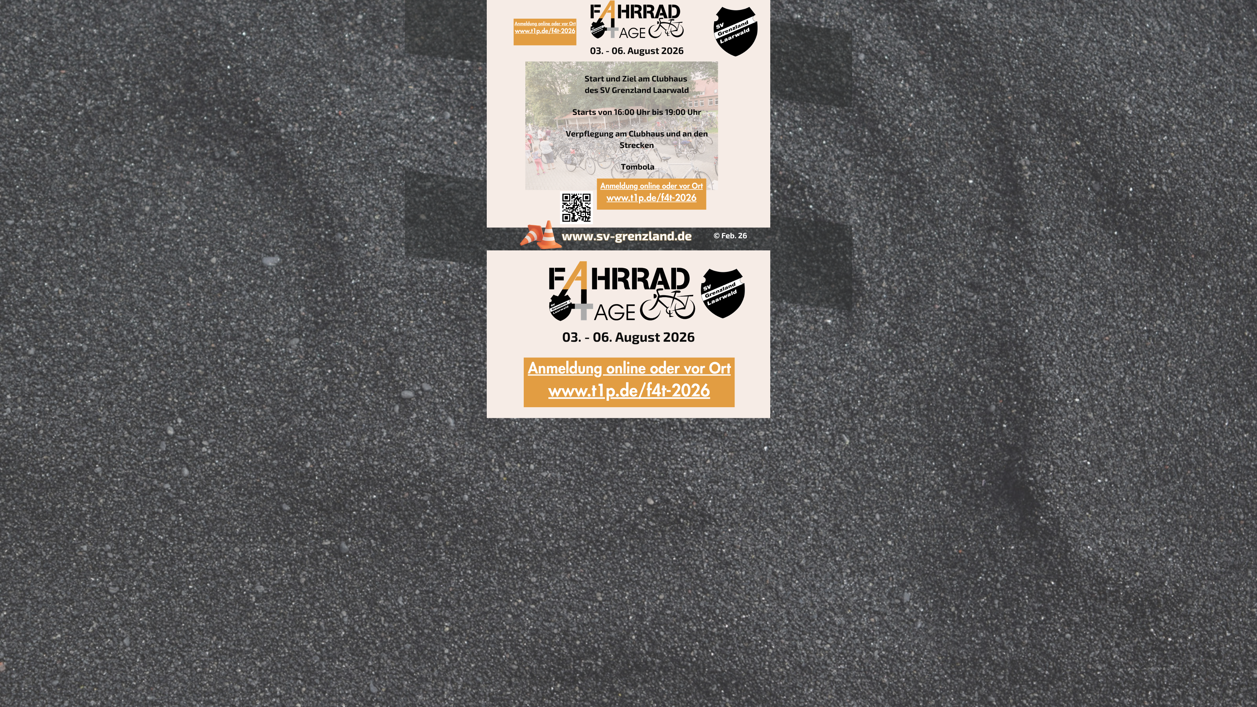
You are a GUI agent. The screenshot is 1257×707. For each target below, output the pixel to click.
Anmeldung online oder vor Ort (651, 186)
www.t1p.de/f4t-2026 (652, 198)
